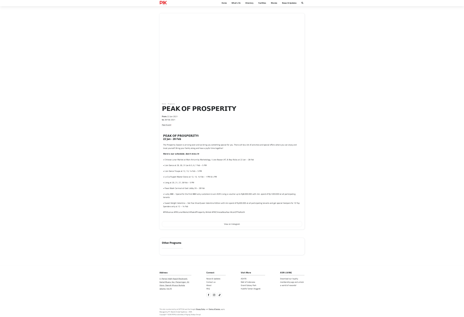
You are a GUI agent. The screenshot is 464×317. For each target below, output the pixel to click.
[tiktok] (220, 295)
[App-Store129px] (288, 291)
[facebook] (208, 295)
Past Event (166, 124)
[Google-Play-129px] (288, 297)
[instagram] (214, 295)
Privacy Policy (200, 309)
